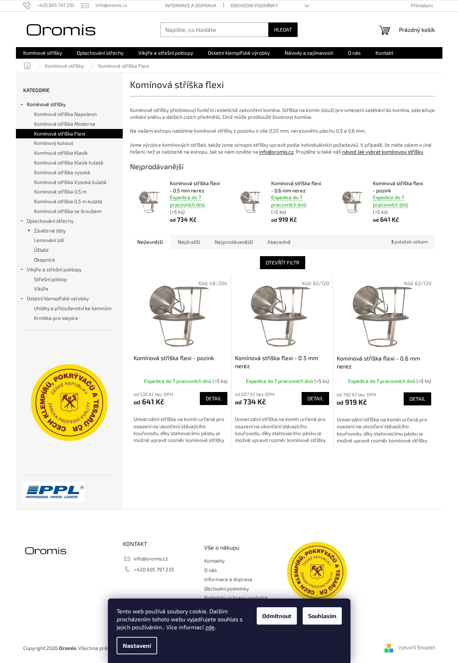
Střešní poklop (50, 279)
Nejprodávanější (234, 242)
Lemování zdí (49, 240)
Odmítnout (276, 615)
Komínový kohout (53, 143)
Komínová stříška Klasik (61, 153)
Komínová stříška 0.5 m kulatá (68, 201)
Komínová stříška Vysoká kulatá (70, 182)
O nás (210, 570)
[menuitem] (42, 53)
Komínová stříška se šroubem (67, 211)
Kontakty (214, 561)
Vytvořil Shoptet (416, 648)
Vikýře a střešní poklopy (54, 269)
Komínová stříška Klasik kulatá (68, 162)
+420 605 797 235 (154, 569)
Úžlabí (41, 250)
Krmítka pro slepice (56, 318)
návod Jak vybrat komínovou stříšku (382, 152)
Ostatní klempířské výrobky (58, 298)
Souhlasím (322, 615)
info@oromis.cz (276, 152)
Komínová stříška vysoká (62, 172)
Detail (214, 398)
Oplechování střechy (50, 221)
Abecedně (279, 242)
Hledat (283, 29)
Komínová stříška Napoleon (65, 114)
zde (210, 627)
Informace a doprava (190, 5)
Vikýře (41, 288)
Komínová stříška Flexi (59, 133)
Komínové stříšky (46, 104)
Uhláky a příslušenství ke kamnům (73, 308)
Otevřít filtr (282, 262)
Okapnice (44, 260)
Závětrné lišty (50, 231)
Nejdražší (189, 242)
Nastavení (137, 645)
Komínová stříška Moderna (64, 124)
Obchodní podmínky (254, 5)
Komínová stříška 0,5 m (60, 191)
